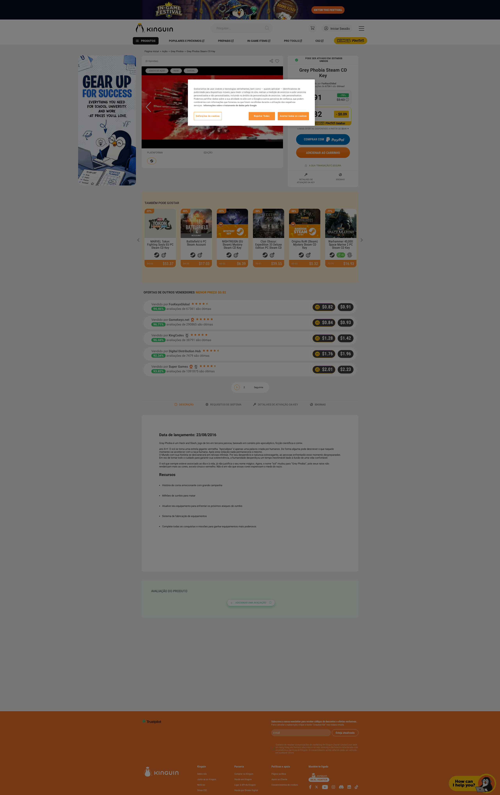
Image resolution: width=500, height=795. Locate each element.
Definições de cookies (208, 116)
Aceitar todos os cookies (293, 116)
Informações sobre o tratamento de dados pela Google (230, 105)
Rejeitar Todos (262, 116)
